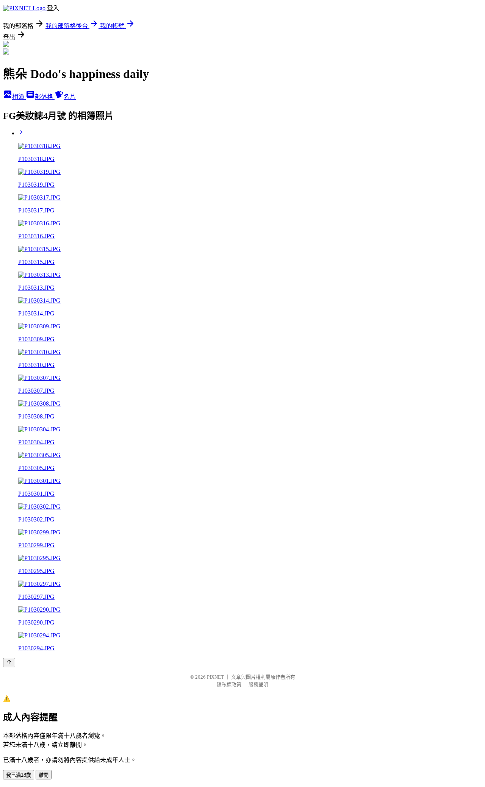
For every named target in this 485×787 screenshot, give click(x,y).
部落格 (45, 97)
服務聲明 (258, 684)
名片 (70, 97)
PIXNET (215, 677)
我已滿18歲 (18, 775)
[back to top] (9, 662)
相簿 (19, 97)
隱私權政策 (229, 684)
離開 (43, 775)
